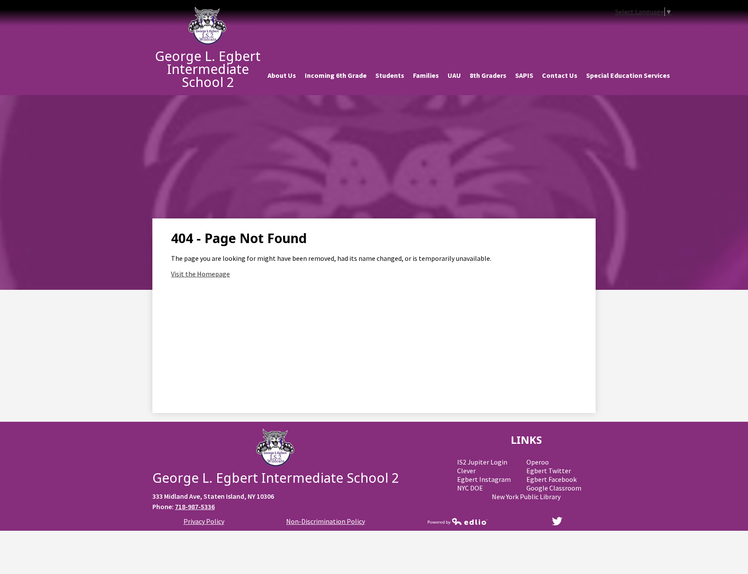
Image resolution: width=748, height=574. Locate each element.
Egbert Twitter (548, 470)
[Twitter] (557, 521)
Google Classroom (553, 488)
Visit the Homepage (200, 273)
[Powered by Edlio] (457, 521)
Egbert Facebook (551, 479)
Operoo (537, 462)
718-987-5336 (195, 506)
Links (526, 440)
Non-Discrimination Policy (325, 521)
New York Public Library (526, 496)
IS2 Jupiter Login (482, 462)
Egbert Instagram (484, 479)
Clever (466, 470)
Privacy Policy (204, 521)
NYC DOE (470, 488)
